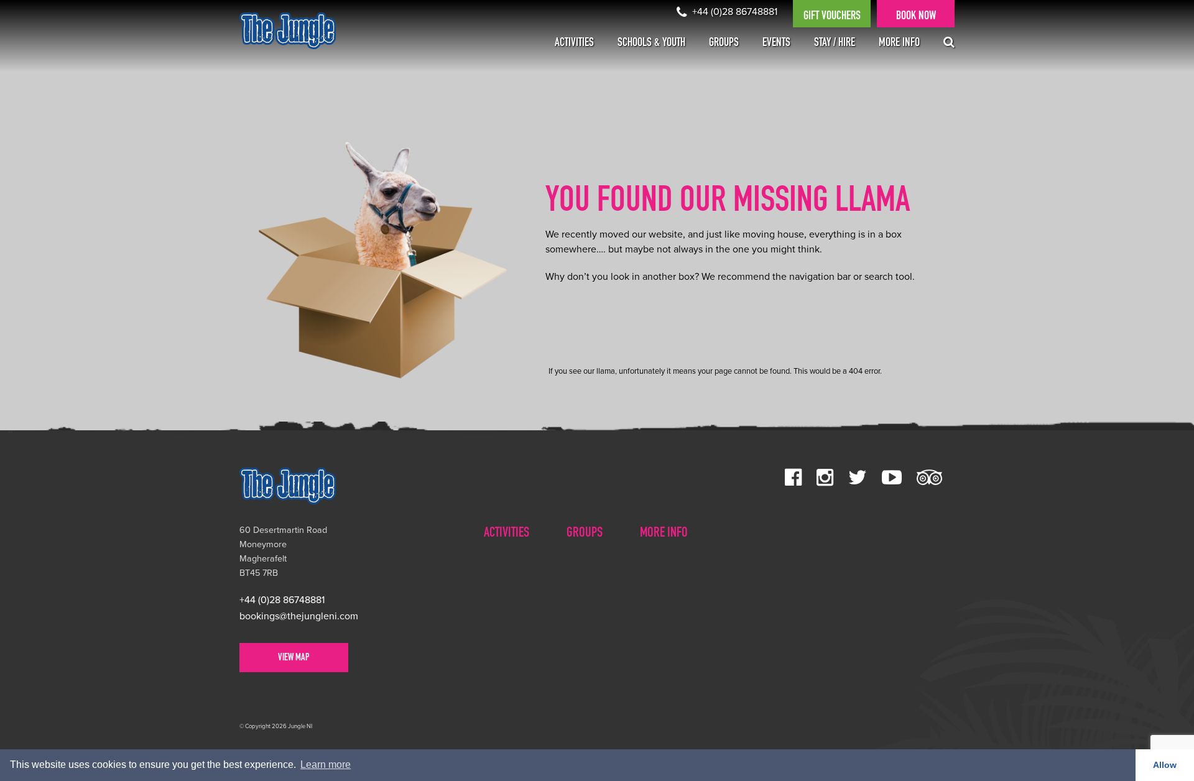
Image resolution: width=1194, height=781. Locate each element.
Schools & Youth (651, 43)
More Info (899, 43)
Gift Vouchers (832, 17)
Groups (724, 43)
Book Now (916, 17)
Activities (574, 43)
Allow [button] (1165, 765)
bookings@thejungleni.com (298, 616)
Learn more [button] (325, 764)
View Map (294, 658)
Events (776, 43)
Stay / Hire (834, 43)
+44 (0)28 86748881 (733, 12)
